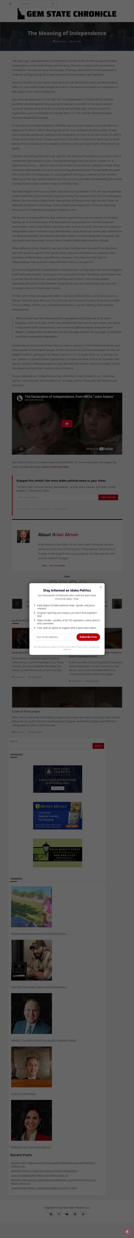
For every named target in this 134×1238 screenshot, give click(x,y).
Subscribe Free (88, 637)
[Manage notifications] (127, 1231)
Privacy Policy (81, 647)
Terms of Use (65, 647)
